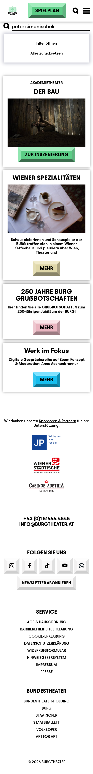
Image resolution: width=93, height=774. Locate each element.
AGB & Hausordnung (46, 622)
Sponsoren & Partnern (57, 421)
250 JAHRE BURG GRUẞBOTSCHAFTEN (47, 295)
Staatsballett (46, 722)
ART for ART (46, 736)
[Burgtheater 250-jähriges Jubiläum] (12, 10)
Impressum (46, 665)
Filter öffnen (46, 43)
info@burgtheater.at (46, 524)
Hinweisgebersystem (46, 657)
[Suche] (75, 11)
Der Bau (46, 91)
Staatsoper (46, 715)
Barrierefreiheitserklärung (46, 629)
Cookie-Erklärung (47, 636)
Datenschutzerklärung (46, 643)
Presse (46, 672)
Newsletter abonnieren (46, 582)
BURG (46, 708)
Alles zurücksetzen (46, 53)
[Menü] (86, 11)
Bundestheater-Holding (46, 701)
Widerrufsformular (46, 650)
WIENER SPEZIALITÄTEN (46, 177)
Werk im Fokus (46, 350)
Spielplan (47, 10)
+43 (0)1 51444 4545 (46, 518)
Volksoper (46, 729)
